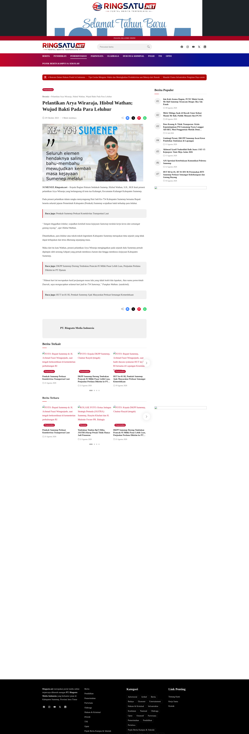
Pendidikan (60, 56)
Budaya (131, 701)
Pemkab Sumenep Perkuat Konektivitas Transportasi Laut (82, 213)
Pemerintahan (78, 56)
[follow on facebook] (182, 47)
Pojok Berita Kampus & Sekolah (60, 64)
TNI (160, 56)
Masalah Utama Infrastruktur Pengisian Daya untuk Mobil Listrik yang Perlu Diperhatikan (193, 77)
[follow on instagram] (187, 47)
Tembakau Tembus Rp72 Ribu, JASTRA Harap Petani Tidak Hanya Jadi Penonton (94, 432)
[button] (91, 390)
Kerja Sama (173, 701)
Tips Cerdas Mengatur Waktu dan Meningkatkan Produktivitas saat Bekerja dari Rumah (117, 77)
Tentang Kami (174, 697)
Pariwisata (97, 56)
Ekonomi (83, 425)
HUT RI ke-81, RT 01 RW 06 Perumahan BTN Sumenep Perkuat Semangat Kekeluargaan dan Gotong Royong (184, 174)
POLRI (151, 56)
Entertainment (155, 701)
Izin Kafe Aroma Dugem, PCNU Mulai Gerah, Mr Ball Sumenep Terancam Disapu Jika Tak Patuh (183, 101)
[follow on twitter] (199, 47)
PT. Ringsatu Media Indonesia (77, 328)
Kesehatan (132, 711)
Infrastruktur (153, 706)
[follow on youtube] (193, 47)
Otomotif (140, 716)
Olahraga (113, 56)
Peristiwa (131, 725)
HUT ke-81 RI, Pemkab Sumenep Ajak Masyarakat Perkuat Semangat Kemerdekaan (95, 295)
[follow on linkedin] (205, 47)
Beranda (45, 97)
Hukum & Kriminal (133, 56)
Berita (46, 56)
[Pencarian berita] (148, 46)
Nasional (143, 711)
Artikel (144, 697)
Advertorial (132, 697)
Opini (169, 56)
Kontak (171, 706)
